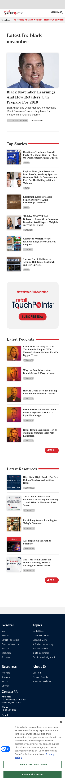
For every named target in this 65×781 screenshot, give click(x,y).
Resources (29, 488)
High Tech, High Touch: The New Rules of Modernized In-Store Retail (40, 480)
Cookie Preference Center (32, 764)
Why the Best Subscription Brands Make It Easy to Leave (38, 371)
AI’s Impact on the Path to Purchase (37, 542)
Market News (38, 631)
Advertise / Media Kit (42, 681)
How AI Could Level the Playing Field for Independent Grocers (40, 392)
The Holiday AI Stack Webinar (27, 20)
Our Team (37, 673)
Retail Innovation (40, 649)
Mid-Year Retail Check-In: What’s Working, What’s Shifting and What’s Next (37, 562)
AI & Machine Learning (43, 644)
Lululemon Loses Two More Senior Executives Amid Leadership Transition (37, 199)
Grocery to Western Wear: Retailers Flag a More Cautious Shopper (39, 241)
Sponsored (6, 657)
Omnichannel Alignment (44, 657)
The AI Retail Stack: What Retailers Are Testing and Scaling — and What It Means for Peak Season (40, 501)
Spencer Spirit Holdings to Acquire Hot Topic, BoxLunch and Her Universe (39, 262)
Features (28, 230)
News (26, 163)
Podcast (5, 649)
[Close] (61, 722)
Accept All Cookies (32, 774)
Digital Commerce (41, 653)
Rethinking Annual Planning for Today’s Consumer (40, 521)
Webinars (6, 673)
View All (52, 450)
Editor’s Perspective (10, 640)
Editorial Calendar (41, 677)
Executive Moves (40, 640)
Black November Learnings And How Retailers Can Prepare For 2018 (31, 97)
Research (6, 677)
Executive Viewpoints (17, 121)
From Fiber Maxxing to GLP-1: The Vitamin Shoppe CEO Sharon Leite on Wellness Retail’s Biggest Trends (40, 351)
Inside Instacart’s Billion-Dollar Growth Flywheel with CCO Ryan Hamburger (39, 412)
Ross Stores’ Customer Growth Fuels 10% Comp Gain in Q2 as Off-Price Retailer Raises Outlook (40, 155)
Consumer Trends (41, 636)
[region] (32, 749)
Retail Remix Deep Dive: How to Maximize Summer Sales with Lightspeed (40, 432)
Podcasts (28, 360)
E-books (5, 686)
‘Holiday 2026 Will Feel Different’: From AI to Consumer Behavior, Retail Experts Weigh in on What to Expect (40, 220)
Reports (5, 681)
